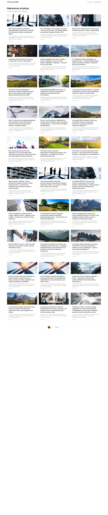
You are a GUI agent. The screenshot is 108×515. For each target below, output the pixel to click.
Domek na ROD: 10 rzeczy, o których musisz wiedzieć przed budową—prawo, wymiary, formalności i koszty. (22, 245)
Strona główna (97, 2)
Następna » (57, 327)
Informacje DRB (12, 2)
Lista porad (90, 2)
